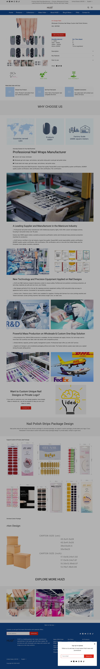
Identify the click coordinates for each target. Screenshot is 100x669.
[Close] (94, 644)
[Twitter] (71, 661)
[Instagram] (78, 661)
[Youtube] (76, 661)
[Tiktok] (83, 661)
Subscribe (89, 656)
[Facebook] (73, 661)
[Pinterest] (81, 661)
